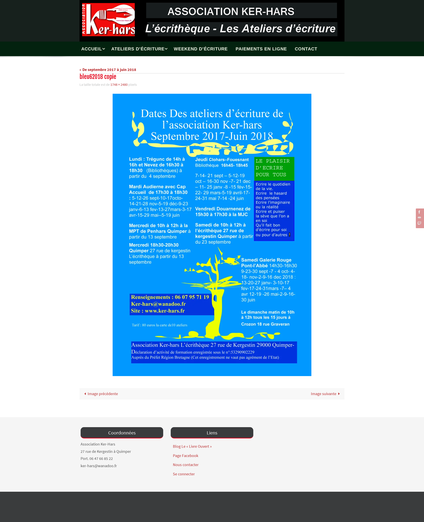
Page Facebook (185, 455)
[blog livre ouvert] (419, 223)
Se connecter (184, 473)
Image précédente (103, 393)
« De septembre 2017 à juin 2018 (108, 69)
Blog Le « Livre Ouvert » (192, 446)
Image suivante (323, 393)
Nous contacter (186, 464)
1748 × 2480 (119, 84)
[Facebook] (419, 211)
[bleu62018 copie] (212, 235)
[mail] (419, 217)
